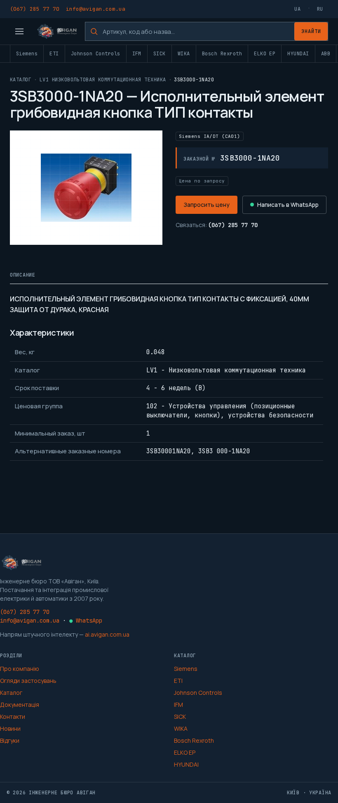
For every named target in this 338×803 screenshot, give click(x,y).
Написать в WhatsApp (288, 204)
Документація (19, 704)
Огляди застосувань (28, 681)
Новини (10, 728)
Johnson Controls (95, 53)
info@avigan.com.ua (95, 8)
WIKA (184, 53)
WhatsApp (85, 620)
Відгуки (9, 740)
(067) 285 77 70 (34, 8)
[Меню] (19, 31)
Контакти (12, 716)
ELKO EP (264, 53)
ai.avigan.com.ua (107, 634)
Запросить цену (206, 204)
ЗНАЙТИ (311, 31)
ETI (54, 53)
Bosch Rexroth (222, 53)
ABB (325, 53)
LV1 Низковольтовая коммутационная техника (103, 79)
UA (297, 9)
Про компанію (19, 669)
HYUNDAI (298, 53)
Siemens (27, 53)
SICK (159, 53)
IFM (136, 53)
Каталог (20, 79)
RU (320, 9)
